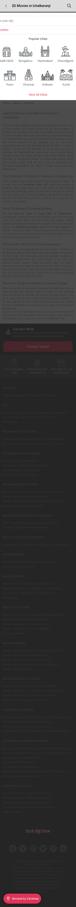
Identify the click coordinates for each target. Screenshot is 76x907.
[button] (6, 6)
